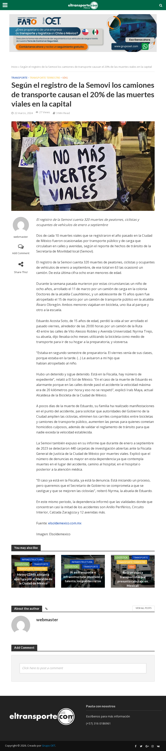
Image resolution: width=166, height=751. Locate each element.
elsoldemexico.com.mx (64, 523)
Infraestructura (32, 559)
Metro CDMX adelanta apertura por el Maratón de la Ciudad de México (33, 579)
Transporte (19, 77)
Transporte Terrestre (45, 77)
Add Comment (20, 253)
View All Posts (143, 608)
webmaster (21, 237)
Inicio (14, 67)
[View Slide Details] (83, 33)
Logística (22, 564)
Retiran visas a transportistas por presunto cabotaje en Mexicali (132, 579)
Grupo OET (48, 745)
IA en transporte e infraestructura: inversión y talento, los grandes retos (82, 576)
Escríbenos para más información (108, 716)
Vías (65, 77)
